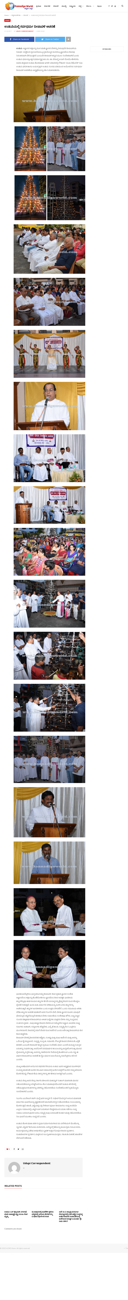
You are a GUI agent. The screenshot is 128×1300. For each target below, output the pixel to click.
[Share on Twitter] (7, 63)
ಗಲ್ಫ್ (80, 6)
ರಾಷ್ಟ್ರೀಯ (72, 6)
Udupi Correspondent (25, 31)
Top (126, 1248)
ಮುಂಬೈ (64, 6)
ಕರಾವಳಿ (56, 6)
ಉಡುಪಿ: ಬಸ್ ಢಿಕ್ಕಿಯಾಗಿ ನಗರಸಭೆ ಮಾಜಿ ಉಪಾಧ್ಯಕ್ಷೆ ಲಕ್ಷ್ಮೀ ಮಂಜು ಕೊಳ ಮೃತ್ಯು (16, 1214)
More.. (89, 6)
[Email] (7, 69)
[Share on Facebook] (7, 56)
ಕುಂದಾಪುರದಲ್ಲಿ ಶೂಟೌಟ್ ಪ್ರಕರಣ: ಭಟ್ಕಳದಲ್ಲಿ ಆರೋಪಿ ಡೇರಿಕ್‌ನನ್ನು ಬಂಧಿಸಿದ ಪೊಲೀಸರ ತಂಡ (43, 1214)
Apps (99, 6)
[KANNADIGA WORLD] (19, 6)
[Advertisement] (107, 82)
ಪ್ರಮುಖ (38, 6)
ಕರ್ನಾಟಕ (47, 6)
